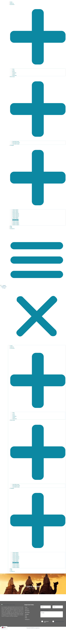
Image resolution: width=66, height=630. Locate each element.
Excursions (27, 610)
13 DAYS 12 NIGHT (15, 224)
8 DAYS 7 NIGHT (15, 218)
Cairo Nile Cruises (15, 141)
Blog (11, 226)
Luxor (13, 70)
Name (41, 604)
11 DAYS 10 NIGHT (15, 222)
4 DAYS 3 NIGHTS (15, 213)
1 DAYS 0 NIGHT (15, 209)
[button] (36, 287)
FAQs (11, 227)
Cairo (13, 69)
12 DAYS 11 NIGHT (15, 223)
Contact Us (12, 228)
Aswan (13, 74)
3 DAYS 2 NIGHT (15, 212)
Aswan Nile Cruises (16, 142)
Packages (27, 614)
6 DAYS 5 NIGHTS (15, 216)
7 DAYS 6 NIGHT (15, 217)
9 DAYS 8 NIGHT (15, 219)
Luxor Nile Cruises (15, 143)
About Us (12, 3)
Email (53, 604)
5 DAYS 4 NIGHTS (15, 214)
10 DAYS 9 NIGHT (15, 221)
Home (11, 2)
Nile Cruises (27, 612)
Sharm (13, 71)
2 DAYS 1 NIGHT (15, 211)
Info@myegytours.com (59, 621)
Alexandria (14, 75)
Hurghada (14, 72)
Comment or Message (44, 610)
